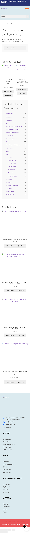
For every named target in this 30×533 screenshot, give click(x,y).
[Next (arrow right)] (5, 532)
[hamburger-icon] (27, 9)
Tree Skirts (9, 188)
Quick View (8, 95)
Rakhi (7, 151)
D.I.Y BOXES (9, 120)
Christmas (9, 117)
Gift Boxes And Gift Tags (12, 132)
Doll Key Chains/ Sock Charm (14, 126)
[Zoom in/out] (2, 530)
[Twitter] (15, 5)
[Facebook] (13, 5)
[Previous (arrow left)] (2, 532)
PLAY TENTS (9, 148)
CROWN (10, 157)
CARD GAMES (9, 114)
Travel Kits (11, 173)
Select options (8, 91)
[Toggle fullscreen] (5, 530)
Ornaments (9, 142)
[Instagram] (18, 5)
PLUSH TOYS (11, 170)
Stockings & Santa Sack (12, 185)
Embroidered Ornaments (13, 129)
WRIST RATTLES (12, 176)
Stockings (8, 182)
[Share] (9, 530)
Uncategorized (10, 191)
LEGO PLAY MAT (12, 166)
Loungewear (9, 135)
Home (4, 23)
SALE (7, 154)
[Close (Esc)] (13, 530)
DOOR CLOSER (12, 160)
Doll (7, 123)
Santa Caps (9, 179)
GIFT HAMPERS (12, 163)
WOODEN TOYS (10, 194)
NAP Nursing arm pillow (12, 139)
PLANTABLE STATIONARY (13, 145)
